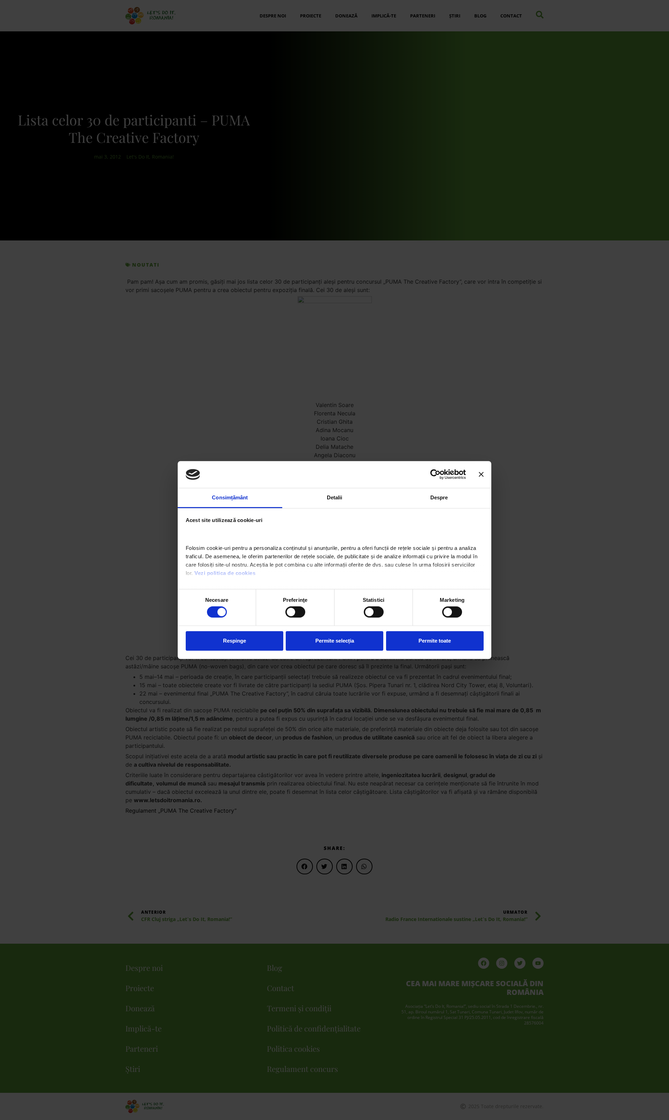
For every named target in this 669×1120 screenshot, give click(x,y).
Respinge (234, 641)
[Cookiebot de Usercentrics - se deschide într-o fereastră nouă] (435, 474)
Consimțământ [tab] (230, 497)
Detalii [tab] (335, 497)
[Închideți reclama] (481, 474)
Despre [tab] (439, 497)
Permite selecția (334, 641)
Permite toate (434, 641)
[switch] (295, 611)
